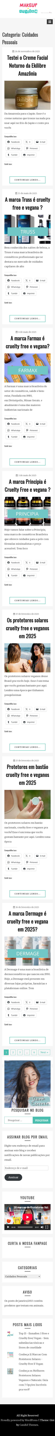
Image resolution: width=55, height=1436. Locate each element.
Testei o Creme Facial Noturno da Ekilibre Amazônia (27, 65)
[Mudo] (42, 1227)
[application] (27, 1217)
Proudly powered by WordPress (19, 1420)
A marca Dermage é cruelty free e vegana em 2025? (27, 921)
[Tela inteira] (46, 1227)
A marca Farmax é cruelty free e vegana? (27, 342)
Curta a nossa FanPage (27, 1243)
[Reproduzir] (8, 1227)
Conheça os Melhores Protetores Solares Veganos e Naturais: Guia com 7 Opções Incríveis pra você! (33, 1380)
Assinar (13, 1177)
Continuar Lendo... (27, 180)
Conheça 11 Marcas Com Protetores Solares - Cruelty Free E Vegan (33, 1359)
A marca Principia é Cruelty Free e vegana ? (27, 485)
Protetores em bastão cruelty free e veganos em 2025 (27, 774)
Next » (44, 1052)
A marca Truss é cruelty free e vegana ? (27, 203)
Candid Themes (29, 1424)
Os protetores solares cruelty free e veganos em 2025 (27, 628)
